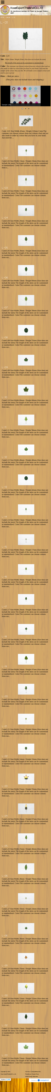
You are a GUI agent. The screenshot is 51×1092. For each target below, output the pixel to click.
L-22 (5, 756)
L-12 (4, 457)
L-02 (5, 158)
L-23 (5, 786)
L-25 (5, 846)
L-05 (5, 248)
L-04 (5, 218)
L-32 (5, 1025)
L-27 (5, 906)
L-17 (4, 607)
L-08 (5, 337)
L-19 (4, 666)
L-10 (4, 397)
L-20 (5, 696)
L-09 (5, 367)
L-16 (4, 577)
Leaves (8, 18)
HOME (2, 18)
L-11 (4, 427)
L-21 (4, 726)
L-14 (4, 517)
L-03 (5, 188)
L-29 (4, 966)
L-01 (4, 128)
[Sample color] (25, 96)
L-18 (4, 637)
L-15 (4, 547)
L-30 (5, 995)
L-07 (5, 308)
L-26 (5, 876)
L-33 (5, 1055)
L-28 (4, 936)
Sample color (6, 105)
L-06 (5, 278)
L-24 (5, 816)
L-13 (4, 487)
